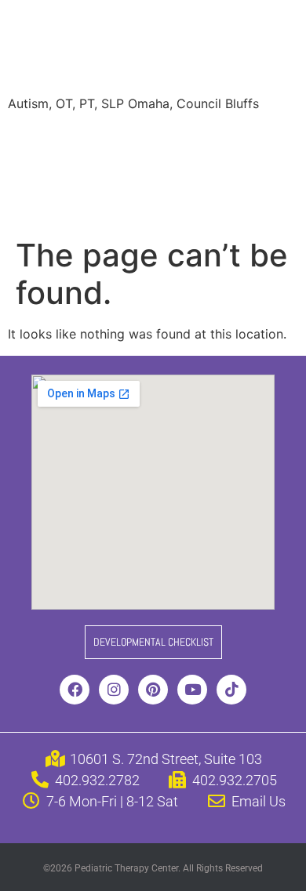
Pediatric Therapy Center (141, 50)
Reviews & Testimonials (89, 171)
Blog (251, 171)
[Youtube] (192, 689)
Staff (167, 139)
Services (104, 139)
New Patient (125, 202)
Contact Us (219, 202)
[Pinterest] (153, 689)
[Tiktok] (231, 689)
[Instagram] (114, 689)
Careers (43, 202)
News (197, 171)
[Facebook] (74, 689)
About (38, 139)
